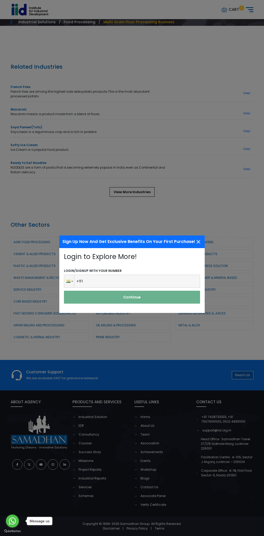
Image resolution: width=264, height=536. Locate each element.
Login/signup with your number (93, 271)
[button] (69, 281)
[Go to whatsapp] (12, 521)
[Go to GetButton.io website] (12, 530)
